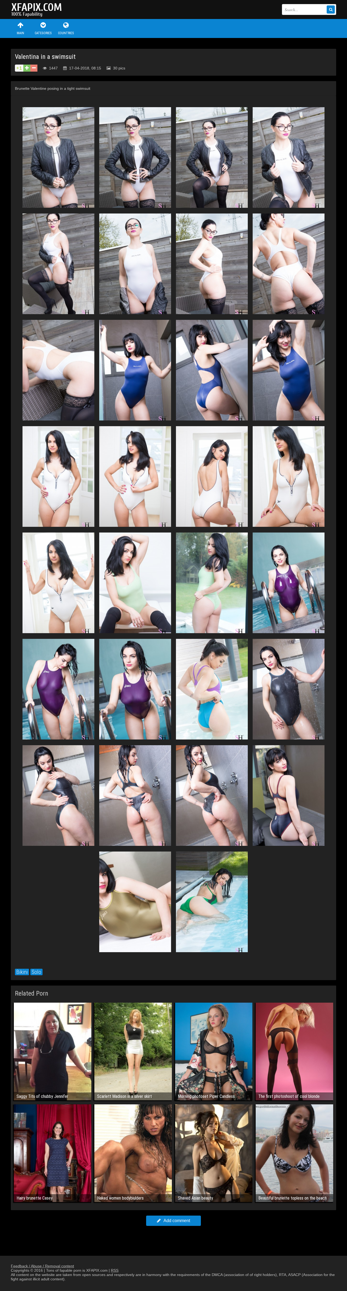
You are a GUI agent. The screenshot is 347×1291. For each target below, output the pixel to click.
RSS (114, 1270)
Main (20, 33)
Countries (66, 33)
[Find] (331, 9)
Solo (36, 972)
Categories (43, 33)
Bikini (22, 972)
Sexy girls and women (38, 9)
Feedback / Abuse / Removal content (42, 1266)
